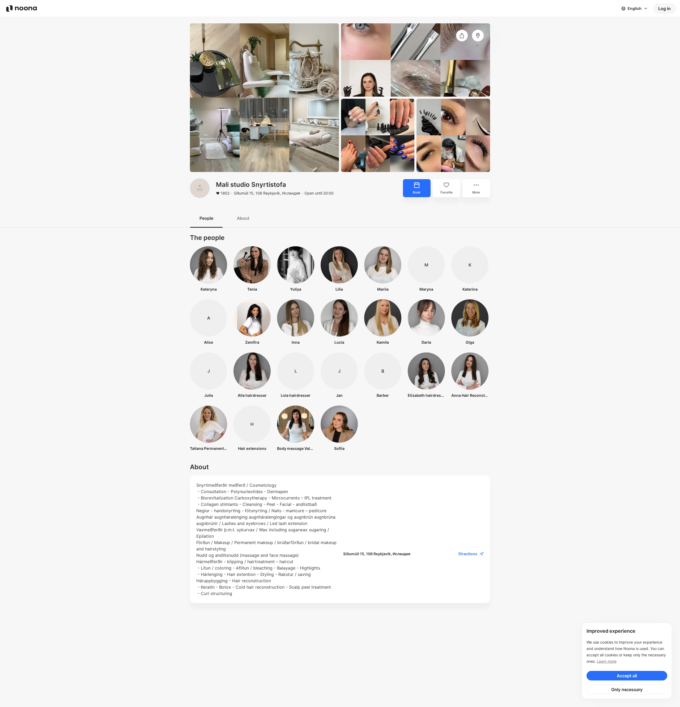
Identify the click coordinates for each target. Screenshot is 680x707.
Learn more (607, 661)
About (243, 218)
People (206, 218)
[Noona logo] (21, 8)
